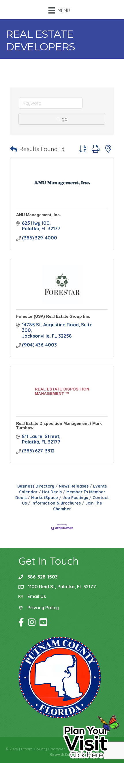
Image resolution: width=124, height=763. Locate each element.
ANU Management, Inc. (38, 214)
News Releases (74, 486)
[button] (13, 149)
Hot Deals (52, 491)
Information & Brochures (56, 503)
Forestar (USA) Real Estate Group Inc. (53, 316)
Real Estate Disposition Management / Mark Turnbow (59, 425)
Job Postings (75, 497)
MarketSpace (44, 497)
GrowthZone (62, 754)
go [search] (64, 119)
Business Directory (35, 486)
